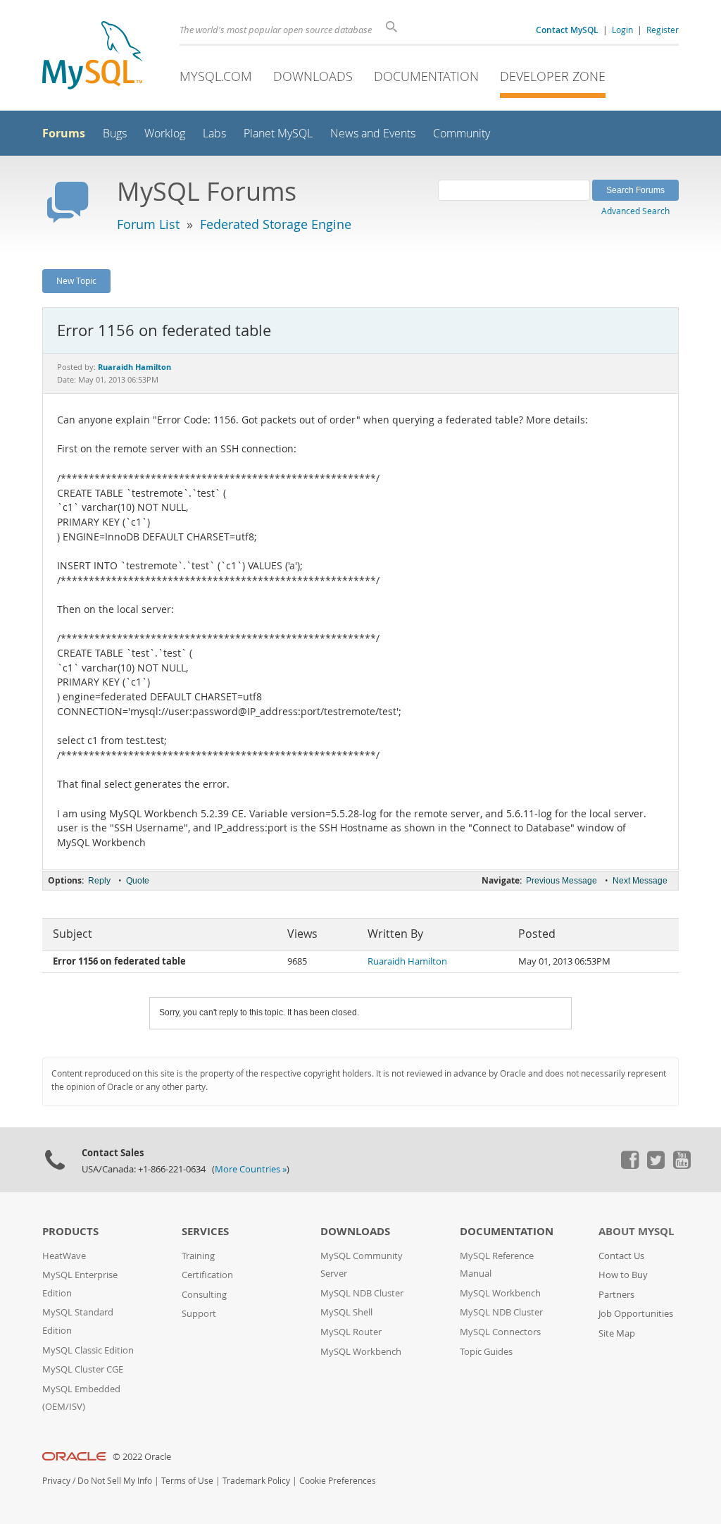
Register (662, 29)
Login (622, 29)
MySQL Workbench (360, 1352)
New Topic (76, 280)
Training (198, 1256)
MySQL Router (351, 1332)
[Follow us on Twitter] (655, 1165)
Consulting (204, 1295)
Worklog (164, 133)
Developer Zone (553, 76)
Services (205, 1231)
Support (199, 1314)
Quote (137, 881)
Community (461, 133)
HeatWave (64, 1256)
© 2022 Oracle (142, 1457)
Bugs (115, 133)
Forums (63, 133)
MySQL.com (216, 76)
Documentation (426, 76)
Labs (214, 133)
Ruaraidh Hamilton (407, 961)
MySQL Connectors (500, 1332)
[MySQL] (92, 57)
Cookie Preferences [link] (337, 1480)
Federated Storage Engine (275, 224)
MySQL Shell (346, 1312)
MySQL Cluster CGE (82, 1369)
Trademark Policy (256, 1480)
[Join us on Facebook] (629, 1165)
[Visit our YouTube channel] (681, 1165)
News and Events (372, 133)
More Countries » (251, 1169)
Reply (99, 881)
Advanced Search (635, 210)
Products (70, 1231)
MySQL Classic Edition (88, 1350)
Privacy (56, 1480)
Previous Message (561, 881)
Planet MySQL (278, 133)
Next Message (640, 881)
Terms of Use (187, 1480)
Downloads (313, 76)
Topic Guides (486, 1352)
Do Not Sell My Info (114, 1480)
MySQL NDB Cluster (361, 1293)
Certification (207, 1275)
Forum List (148, 224)
